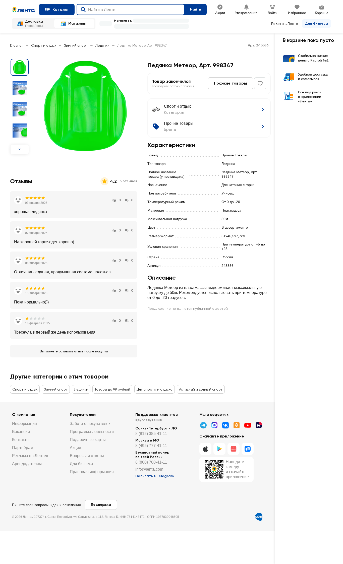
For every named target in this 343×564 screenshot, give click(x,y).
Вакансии (21, 431)
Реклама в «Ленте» (30, 456)
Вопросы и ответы (87, 456)
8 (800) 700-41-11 (151, 462)
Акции (75, 448)
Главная (16, 45)
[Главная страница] (23, 9)
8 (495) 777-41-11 (151, 446)
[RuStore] (248, 449)
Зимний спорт (76, 45)
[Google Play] (219, 449)
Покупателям (83, 414)
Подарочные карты (88, 439)
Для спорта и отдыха (155, 389)
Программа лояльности (92, 431)
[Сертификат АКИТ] (259, 517)
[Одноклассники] (237, 425)
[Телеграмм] (203, 425)
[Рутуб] (259, 425)
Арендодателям (27, 464)
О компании (23, 414)
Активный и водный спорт (200, 389)
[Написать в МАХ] (214, 425)
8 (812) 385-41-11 (151, 433)
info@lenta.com (149, 469)
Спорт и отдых (43, 45)
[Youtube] (248, 425)
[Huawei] (233, 449)
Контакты (20, 439)
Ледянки (102, 45)
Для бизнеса (316, 23)
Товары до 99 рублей (112, 389)
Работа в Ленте (284, 24)
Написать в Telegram (154, 476)
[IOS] (205, 449)
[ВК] (225, 425)
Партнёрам (22, 448)
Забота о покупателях (90, 423)
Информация (24, 423)
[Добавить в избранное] (260, 83)
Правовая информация (92, 472)
